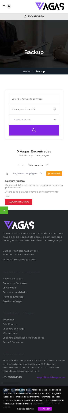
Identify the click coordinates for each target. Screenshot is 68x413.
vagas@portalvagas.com (51, 377)
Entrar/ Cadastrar (13, 342)
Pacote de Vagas (13, 278)
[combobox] (34, 120)
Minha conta (10, 333)
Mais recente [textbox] (35, 165)
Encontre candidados (15, 292)
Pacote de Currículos (15, 283)
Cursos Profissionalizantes (20, 250)
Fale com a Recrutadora (18, 254)
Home (26, 71)
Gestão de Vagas (12, 301)
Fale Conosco (10, 324)
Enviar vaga (36, 16)
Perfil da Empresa (13, 296)
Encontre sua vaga (13, 328)
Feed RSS (55, 173)
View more (38, 404)
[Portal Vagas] (49, 6)
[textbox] (22, 120)
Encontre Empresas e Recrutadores (23, 337)
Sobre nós (8, 319)
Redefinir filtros (18, 201)
